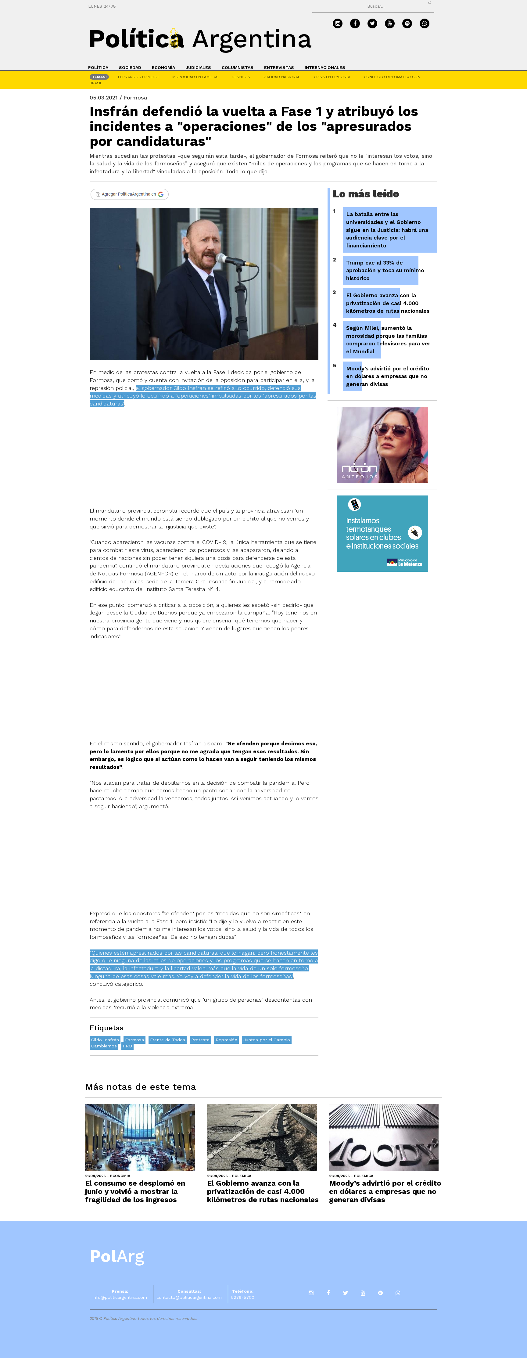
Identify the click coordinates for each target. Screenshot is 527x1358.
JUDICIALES (198, 67)
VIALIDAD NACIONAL (282, 77)
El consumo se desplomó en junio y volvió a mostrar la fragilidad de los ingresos (135, 1191)
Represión (226, 1039)
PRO (127, 1045)
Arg (117, 1256)
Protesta (200, 1039)
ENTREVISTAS (279, 67)
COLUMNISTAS (237, 67)
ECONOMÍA (163, 67)
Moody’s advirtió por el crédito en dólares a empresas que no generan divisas (387, 376)
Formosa (134, 1039)
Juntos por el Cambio (266, 1039)
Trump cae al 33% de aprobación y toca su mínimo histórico (385, 270)
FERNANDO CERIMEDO (138, 77)
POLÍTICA (98, 67)
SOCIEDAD (130, 67)
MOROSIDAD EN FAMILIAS (195, 77)
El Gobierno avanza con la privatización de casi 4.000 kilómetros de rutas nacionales (387, 303)
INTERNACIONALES (325, 67)
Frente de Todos (167, 1039)
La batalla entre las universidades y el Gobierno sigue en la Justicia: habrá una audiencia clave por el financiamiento (387, 230)
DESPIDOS (241, 77)
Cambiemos (104, 1045)
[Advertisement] (204, 461)
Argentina (200, 38)
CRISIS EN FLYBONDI (332, 77)
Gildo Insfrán (105, 1039)
